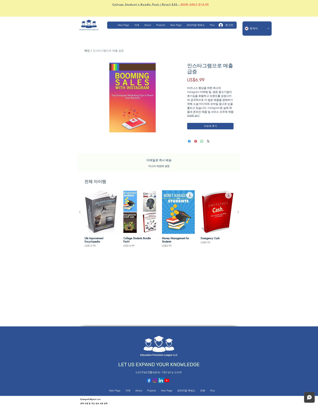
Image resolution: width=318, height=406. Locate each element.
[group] (159, 220)
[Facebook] (149, 380)
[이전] (80, 212)
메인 (87, 50)
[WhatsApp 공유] (202, 141)
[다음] (238, 212)
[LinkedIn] (161, 380)
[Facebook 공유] (189, 141)
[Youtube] (167, 380)
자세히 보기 (193, 115)
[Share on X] (208, 141)
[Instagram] (155, 380)
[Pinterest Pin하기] (196, 141)
